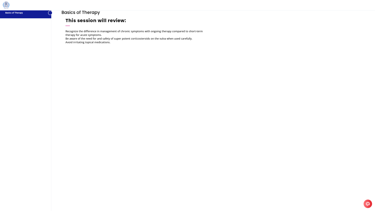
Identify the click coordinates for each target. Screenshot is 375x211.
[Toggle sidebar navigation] (50, 12)
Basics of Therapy (14, 12)
